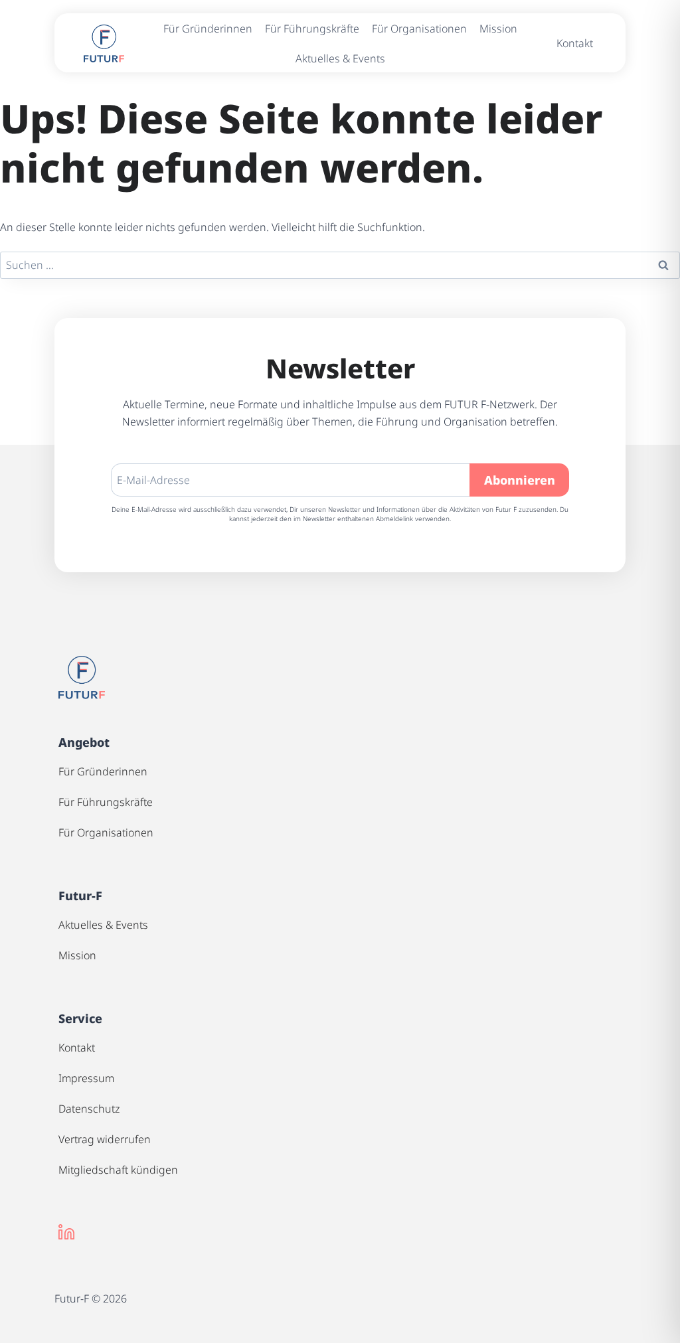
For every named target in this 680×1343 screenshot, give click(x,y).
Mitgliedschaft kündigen (118, 1169)
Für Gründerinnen (207, 28)
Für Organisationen (419, 28)
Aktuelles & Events (340, 58)
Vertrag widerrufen (104, 1139)
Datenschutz (89, 1108)
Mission (498, 28)
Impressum (86, 1078)
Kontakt (574, 43)
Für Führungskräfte (312, 28)
